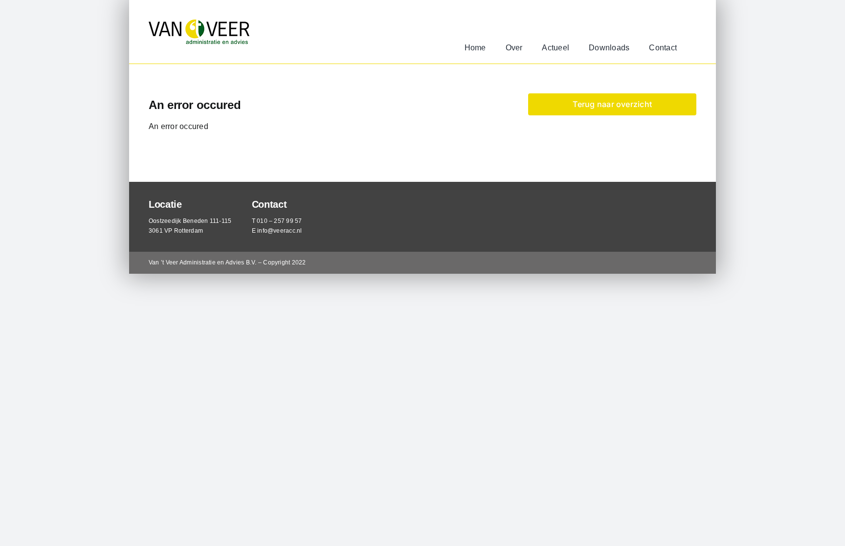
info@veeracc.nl (279, 230)
